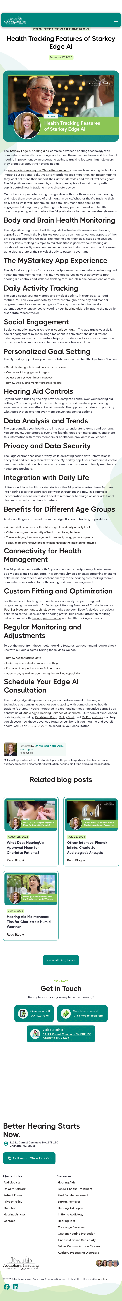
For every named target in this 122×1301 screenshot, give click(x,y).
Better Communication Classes (79, 1246)
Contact (9, 1221)
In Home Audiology (70, 1214)
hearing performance (46, 618)
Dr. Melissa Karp (46, 717)
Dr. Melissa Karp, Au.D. (49, 746)
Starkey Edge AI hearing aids (29, 151)
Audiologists (12, 1182)
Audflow (102, 1279)
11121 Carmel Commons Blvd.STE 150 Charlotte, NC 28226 (67, 1036)
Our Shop (10, 1208)
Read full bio (26, 752)
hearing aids (73, 308)
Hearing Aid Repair (70, 1208)
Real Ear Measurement (73, 1195)
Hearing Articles (15, 1214)
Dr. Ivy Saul (66, 717)
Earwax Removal (69, 1201)
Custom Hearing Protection (76, 1233)
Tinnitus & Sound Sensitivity (77, 1240)
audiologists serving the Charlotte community (39, 170)
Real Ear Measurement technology (27, 609)
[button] (115, 20)
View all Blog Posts (61, 960)
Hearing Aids (66, 1182)
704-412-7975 (38, 726)
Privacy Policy (13, 1201)
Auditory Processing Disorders (78, 1252)
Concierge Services (71, 1227)
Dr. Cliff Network (15, 1189)
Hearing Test (66, 1221)
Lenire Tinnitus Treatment (75, 1189)
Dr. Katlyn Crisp (92, 717)
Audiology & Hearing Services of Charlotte (52, 713)
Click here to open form (89, 1015)
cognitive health (65, 329)
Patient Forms (13, 1195)
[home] (16, 20)
